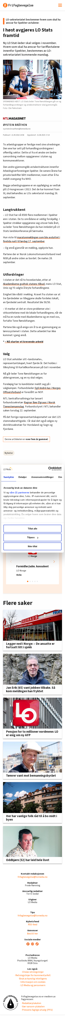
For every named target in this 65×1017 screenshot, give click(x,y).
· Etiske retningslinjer (32, 972)
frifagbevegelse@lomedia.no (32, 877)
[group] (32, 561)
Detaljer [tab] (22, 477)
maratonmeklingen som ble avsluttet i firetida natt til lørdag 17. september (31, 239)
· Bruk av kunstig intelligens (32, 978)
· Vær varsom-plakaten (33, 1006)
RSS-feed (32, 924)
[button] (54, 561)
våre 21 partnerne (19, 492)
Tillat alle (32, 528)
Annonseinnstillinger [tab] (42, 477)
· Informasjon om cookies (33, 982)
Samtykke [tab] (8, 477)
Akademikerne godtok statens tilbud (24, 284)
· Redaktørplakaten (31, 1003)
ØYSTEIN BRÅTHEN (15, 125)
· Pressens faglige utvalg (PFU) (37, 1010)
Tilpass (31, 537)
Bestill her (32, 933)
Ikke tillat (32, 546)
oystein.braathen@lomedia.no (17, 128)
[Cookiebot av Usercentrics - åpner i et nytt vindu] (48, 469)
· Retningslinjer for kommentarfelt (33, 975)
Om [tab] (60, 477)
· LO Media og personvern (32, 985)
